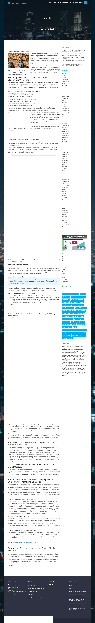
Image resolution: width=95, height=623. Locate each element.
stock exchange (67, 335)
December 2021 (65, 154)
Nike (73, 313)
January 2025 (65, 92)
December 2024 (65, 94)
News (63, 273)
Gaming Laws (65, 267)
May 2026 (64, 75)
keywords (71, 308)
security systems (82, 330)
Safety (63, 277)
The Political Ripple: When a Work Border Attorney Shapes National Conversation (73, 61)
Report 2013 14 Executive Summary (36, 588)
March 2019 (64, 222)
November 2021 (65, 156)
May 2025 (64, 88)
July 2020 (64, 189)
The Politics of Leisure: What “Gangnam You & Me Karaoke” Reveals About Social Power (73, 64)
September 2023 (65, 117)
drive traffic (74, 296)
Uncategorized (65, 281)
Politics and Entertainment (69, 324)
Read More (10, 130)
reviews (69, 327)
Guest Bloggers (74, 302)
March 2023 (64, 123)
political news (66, 321)
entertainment (82, 296)
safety (74, 327)
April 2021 (64, 170)
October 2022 (65, 133)
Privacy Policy (72, 605)
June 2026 (64, 73)
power (64, 327)
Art (62, 256)
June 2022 (64, 141)
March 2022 (64, 148)
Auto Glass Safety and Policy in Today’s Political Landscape (73, 57)
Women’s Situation (32, 585)
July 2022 (64, 139)
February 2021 (65, 175)
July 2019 (64, 214)
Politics (63, 275)
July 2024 (64, 100)
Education (64, 261)
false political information (77, 299)
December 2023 (65, 110)
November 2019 (65, 206)
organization (75, 316)
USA (84, 335)
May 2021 (64, 168)
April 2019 (64, 220)
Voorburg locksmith (67, 338)
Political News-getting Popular (75, 596)
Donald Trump (66, 296)
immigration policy (67, 305)
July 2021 (64, 164)
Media (63, 271)
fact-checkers (66, 299)
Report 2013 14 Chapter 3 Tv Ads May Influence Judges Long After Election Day (76, 600)
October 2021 (65, 158)
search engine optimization (69, 330)
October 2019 (65, 208)
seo (64, 332)
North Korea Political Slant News (35, 598)
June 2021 (64, 166)
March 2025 (64, 90)
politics (82, 321)
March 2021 (64, 173)
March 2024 (64, 106)
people (81, 316)
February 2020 (65, 200)
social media (82, 332)
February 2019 (65, 224)
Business (64, 258)
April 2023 (64, 121)
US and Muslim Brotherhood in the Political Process (70, 2)
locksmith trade (81, 310)
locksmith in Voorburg (80, 308)
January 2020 (65, 202)
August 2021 (65, 162)
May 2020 (64, 193)
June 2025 (64, 85)
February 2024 (65, 108)
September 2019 (65, 210)
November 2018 (65, 231)
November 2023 (65, 112)
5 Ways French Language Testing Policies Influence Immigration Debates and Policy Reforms (73, 51)
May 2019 (64, 218)
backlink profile (66, 294)
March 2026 (64, 77)
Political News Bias (32, 594)
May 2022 (64, 144)
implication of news (78, 305)
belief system (75, 294)
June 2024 (64, 102)
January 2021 (65, 177)
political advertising (67, 319)
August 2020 (65, 187)
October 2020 (65, 183)
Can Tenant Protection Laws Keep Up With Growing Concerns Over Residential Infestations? (73, 54)
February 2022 (65, 150)
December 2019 (65, 204)
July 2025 (64, 83)
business (83, 294)
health (81, 302)
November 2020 (65, 181)
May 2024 (64, 104)
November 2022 (65, 131)
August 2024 (65, 98)
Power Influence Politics (21, 591)
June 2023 (64, 119)
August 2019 (65, 212)
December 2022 (65, 129)
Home (50, 2)
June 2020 (64, 191)
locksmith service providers (69, 310)
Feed (67, 343)
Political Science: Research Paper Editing (18, 586)
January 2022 (65, 152)
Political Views (74, 321)
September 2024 (65, 96)
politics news (80, 324)
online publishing (80, 313)
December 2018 (65, 229)
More (54, 2)
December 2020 (65, 179)
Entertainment (65, 263)
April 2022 (64, 146)
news (69, 313)
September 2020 (65, 185)
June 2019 (64, 216)
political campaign (78, 319)
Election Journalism (32, 591)
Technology (64, 279)
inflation (65, 308)
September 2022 (65, 135)
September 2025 (65, 81)
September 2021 (65, 160)
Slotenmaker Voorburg (72, 332)
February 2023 (65, 125)
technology (75, 335)
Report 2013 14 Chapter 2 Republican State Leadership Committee (77, 592)
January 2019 (65, 226)
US (80, 335)
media (64, 313)
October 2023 (65, 114)
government (66, 302)
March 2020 (64, 197)
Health (63, 269)
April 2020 (64, 195)
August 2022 (65, 137)
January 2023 (65, 127)
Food (63, 265)
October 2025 (65, 79)
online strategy (66, 316)
